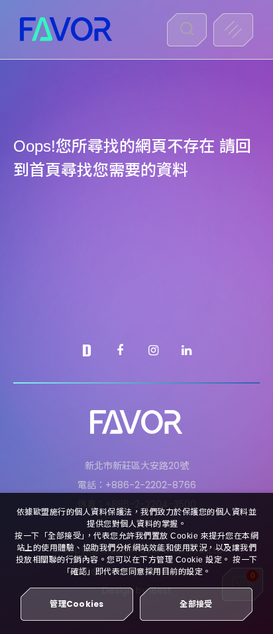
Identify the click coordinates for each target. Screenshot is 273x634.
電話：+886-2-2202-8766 (137, 485)
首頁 (45, 170)
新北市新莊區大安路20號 (137, 465)
